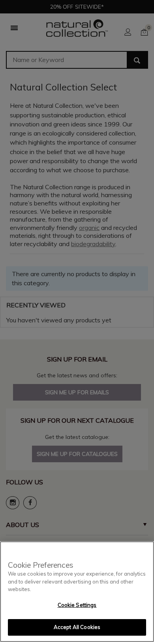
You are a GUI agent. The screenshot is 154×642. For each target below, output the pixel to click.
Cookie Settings (77, 605)
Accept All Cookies (77, 627)
